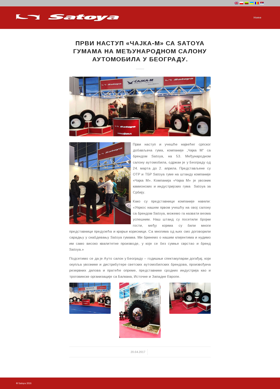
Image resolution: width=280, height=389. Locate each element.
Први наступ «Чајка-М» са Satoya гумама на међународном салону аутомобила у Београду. (140, 51)
